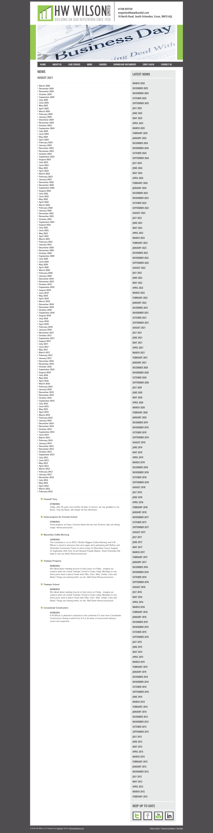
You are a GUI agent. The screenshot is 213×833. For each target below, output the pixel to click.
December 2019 (46, 279)
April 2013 (44, 466)
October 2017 (45, 335)
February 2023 (46, 177)
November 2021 (46, 216)
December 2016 (46, 361)
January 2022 (45, 210)
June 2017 (44, 347)
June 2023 (44, 165)
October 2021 (45, 219)
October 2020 (45, 253)
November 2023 (46, 151)
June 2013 (44, 460)
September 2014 (46, 432)
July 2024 (43, 131)
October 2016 (45, 367)
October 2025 (45, 94)
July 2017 (43, 344)
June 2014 (44, 435)
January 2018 (45, 330)
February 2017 (46, 355)
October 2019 (45, 284)
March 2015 (44, 415)
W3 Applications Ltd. (76, 828)
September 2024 (46, 128)
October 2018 (45, 310)
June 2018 (44, 321)
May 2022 (43, 199)
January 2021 (45, 244)
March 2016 (44, 384)
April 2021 (44, 236)
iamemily (60, 828)
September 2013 (46, 454)
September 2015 (46, 401)
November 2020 (46, 250)
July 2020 (43, 259)
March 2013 (44, 469)
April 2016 (44, 381)
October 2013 (45, 452)
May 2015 (43, 409)
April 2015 (44, 412)
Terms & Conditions (168, 828)
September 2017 (46, 338)
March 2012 (44, 489)
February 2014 (46, 440)
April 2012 (44, 486)
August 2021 (45, 225)
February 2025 (46, 114)
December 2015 (46, 392)
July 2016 (43, 375)
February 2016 (46, 386)
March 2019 (44, 301)
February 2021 (46, 242)
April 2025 (44, 108)
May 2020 (43, 264)
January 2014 (45, 443)
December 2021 (46, 213)
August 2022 (45, 191)
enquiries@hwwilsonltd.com (133, 12)
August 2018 (45, 315)
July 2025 (43, 100)
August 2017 (45, 341)
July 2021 (43, 227)
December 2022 (46, 182)
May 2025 (43, 105)
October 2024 (45, 125)
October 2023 (45, 154)
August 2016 (45, 372)
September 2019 (46, 287)
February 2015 (46, 418)
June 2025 (44, 103)
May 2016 (43, 378)
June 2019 (44, 293)
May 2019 (43, 296)
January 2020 (45, 276)
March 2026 (44, 86)
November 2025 (46, 91)
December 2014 (46, 423)
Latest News (141, 74)
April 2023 (44, 171)
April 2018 (44, 324)
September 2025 (46, 97)
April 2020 (44, 267)
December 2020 (46, 247)
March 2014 (44, 437)
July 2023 (43, 162)
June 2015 (44, 406)
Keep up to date (144, 805)
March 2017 (44, 352)
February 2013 (46, 472)
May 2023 (43, 168)
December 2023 (46, 148)
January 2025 (45, 117)
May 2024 (43, 137)
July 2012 (43, 480)
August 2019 (45, 290)
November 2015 (46, 395)
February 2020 (46, 273)
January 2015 (45, 420)
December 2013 (46, 446)
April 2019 (44, 298)
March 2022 (44, 205)
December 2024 (46, 120)
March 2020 (44, 270)
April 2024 (44, 140)
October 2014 (45, 429)
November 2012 (46, 477)
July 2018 (43, 318)
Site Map (180, 828)
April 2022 (44, 202)
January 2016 (45, 389)
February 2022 (46, 208)
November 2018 (46, 307)
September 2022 (46, 188)
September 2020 (46, 256)
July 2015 (43, 403)
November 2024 (46, 123)
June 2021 (44, 230)
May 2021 (43, 233)
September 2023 (46, 157)
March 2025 (44, 111)
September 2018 (46, 313)
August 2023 (45, 159)
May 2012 (43, 483)
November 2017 (46, 333)
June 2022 (44, 196)
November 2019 (46, 281)
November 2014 (46, 426)
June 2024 (44, 134)
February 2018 (46, 327)
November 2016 (46, 364)
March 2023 (44, 174)
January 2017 (45, 358)
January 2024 (45, 145)
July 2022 (43, 194)
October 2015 (45, 398)
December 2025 (46, 88)
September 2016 (46, 369)
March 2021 (44, 239)
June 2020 (44, 262)
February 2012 (46, 491)
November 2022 (46, 185)
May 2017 (43, 350)
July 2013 (43, 457)
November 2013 (46, 449)
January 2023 (45, 179)
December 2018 (46, 304)
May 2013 (43, 463)
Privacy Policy (155, 828)
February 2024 (46, 142)
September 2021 (46, 222)
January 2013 (45, 474)
